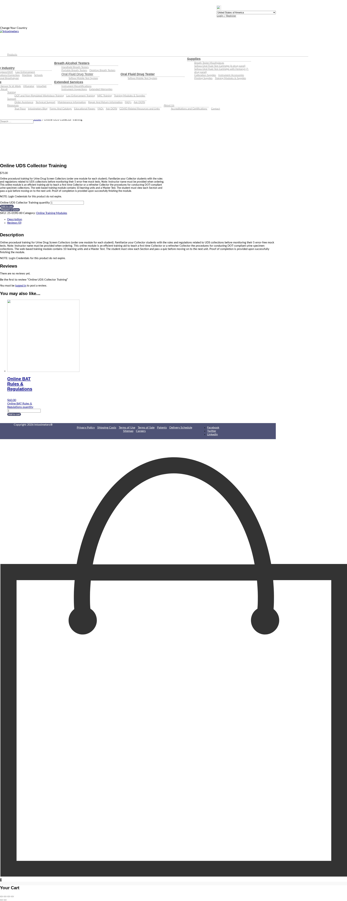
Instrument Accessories (231, 75)
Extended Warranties (100, 89)
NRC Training (104, 96)
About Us (169, 105)
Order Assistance (23, 102)
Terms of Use (127, 427)
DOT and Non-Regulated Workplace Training (39, 96)
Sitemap (128, 431)
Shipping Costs (106, 427)
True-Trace (20, 109)
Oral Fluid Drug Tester (77, 74)
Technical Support (45, 102)
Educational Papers (84, 109)
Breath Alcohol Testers (71, 63)
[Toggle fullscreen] (8, 896)
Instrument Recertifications (76, 86)
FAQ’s (128, 102)
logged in (20, 285)
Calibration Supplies (205, 75)
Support (11, 99)
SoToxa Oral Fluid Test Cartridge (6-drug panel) (219, 66)
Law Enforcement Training (80, 96)
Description (14, 219)
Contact (215, 109)
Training (11, 92)
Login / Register (226, 15)
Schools (38, 75)
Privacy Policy (86, 427)
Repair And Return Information (105, 102)
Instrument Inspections (74, 89)
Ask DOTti (139, 102)
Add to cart (7, 206)
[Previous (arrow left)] (1, 899)
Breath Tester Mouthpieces (209, 63)
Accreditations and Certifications (189, 109)
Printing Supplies (203, 78)
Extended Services (68, 82)
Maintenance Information (72, 102)
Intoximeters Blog (37, 109)
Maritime (27, 75)
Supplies (194, 59)
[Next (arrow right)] (5, 899)
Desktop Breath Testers (102, 70)
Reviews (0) (14, 222)
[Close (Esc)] (1, 896)
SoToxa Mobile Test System (83, 78)
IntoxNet (41, 86)
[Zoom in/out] (12, 896)
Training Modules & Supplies (230, 78)
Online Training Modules (51, 213)
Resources (13, 105)
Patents (162, 427)
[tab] (141, 219)
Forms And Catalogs (61, 109)
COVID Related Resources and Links (139, 109)
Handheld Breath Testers (75, 67)
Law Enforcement (25, 72)
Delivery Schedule (180, 427)
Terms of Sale (146, 427)
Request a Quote (10, 209)
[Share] (5, 896)
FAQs (101, 109)
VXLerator (28, 86)
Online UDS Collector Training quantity (25, 202)
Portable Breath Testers (74, 70)
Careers (141, 431)
